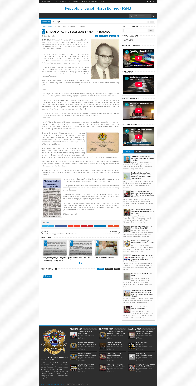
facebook (109, 269)
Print (106, 36)
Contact (101, 1)
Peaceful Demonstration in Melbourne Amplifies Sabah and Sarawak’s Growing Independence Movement (142, 194)
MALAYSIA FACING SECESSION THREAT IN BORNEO (78, 31)
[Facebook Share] (61, 226)
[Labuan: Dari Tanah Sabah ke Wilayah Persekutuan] (127, 309)
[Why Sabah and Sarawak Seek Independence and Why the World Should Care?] (127, 212)
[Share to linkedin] (100, 226)
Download (83, 1)
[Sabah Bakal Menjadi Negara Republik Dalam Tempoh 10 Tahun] (127, 243)
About (62, 1)
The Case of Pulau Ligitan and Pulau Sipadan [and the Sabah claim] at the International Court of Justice (142, 293)
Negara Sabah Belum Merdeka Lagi (53, 258)
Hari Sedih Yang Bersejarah (142, 343)
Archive (138, 151)
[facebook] (147, 1)
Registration (93, 1)
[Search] (153, 16)
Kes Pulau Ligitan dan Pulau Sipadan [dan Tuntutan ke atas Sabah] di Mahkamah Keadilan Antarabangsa (141, 175)
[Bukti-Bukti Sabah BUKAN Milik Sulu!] (127, 276)
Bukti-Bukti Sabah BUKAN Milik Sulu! (141, 275)
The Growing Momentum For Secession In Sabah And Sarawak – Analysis (142, 158)
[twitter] (150, 1)
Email (113, 36)
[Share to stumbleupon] (113, 226)
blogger (100, 269)
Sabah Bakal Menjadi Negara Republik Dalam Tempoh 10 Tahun (142, 242)
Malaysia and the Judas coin (78, 257)
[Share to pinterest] (87, 226)
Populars (128, 151)
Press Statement (73, 1)
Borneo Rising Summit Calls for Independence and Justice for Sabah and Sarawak (88, 22)
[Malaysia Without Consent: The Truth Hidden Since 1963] (127, 229)
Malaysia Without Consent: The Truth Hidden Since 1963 (141, 227)
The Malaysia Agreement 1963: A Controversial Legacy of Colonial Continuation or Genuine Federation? (142, 258)
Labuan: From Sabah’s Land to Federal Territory (116, 365)
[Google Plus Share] (74, 226)
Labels (149, 151)
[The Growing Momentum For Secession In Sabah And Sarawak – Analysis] (127, 159)
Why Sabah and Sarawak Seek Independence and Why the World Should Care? (142, 211)
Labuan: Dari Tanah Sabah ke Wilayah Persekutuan (104, 258)
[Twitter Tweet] (48, 226)
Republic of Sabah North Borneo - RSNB (98, 8)
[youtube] (153, 1)
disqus (117, 269)
